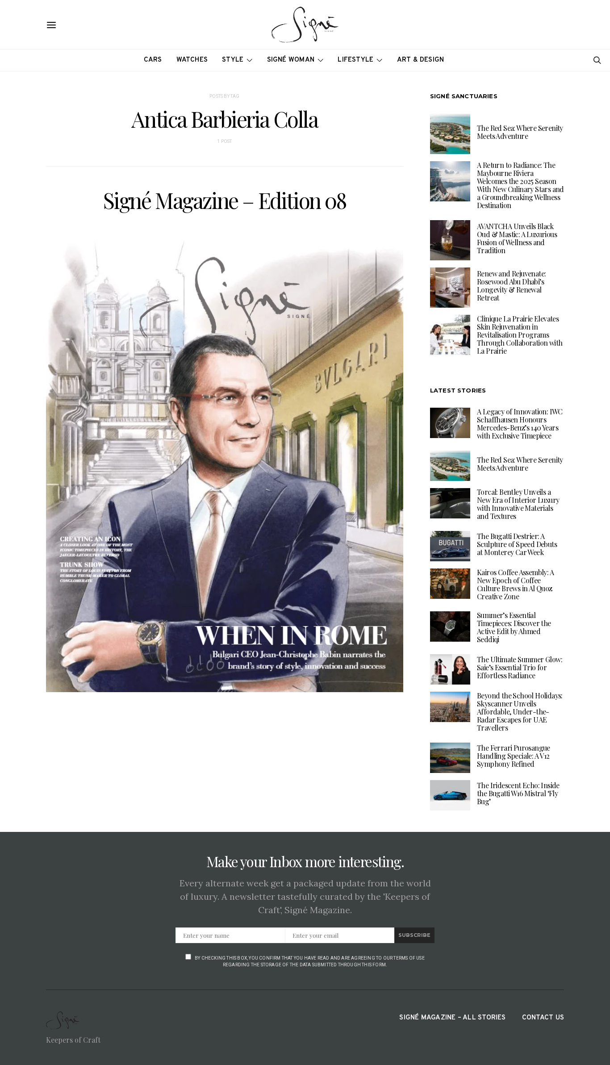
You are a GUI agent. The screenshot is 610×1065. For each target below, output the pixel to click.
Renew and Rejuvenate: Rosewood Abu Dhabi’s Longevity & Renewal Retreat (511, 285)
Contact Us (543, 1018)
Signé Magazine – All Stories (452, 1018)
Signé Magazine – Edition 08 (224, 200)
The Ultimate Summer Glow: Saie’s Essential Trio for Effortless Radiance (519, 667)
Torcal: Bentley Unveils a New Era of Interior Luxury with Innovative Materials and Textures (518, 504)
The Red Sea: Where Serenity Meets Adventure (520, 132)
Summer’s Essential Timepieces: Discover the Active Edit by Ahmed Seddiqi (514, 627)
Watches (192, 60)
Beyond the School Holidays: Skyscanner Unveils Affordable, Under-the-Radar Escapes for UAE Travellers (520, 711)
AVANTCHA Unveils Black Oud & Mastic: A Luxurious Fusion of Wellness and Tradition (517, 238)
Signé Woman (291, 60)
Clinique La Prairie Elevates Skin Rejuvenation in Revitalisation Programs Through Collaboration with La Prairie (519, 334)
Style (232, 60)
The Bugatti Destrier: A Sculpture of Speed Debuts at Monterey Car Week (517, 544)
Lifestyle (355, 60)
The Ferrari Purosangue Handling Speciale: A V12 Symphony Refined (513, 755)
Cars (153, 60)
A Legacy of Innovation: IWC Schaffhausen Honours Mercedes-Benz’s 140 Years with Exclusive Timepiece (520, 423)
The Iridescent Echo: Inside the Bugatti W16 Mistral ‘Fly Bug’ (518, 793)
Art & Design (420, 60)
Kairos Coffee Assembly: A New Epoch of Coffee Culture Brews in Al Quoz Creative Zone (515, 584)
